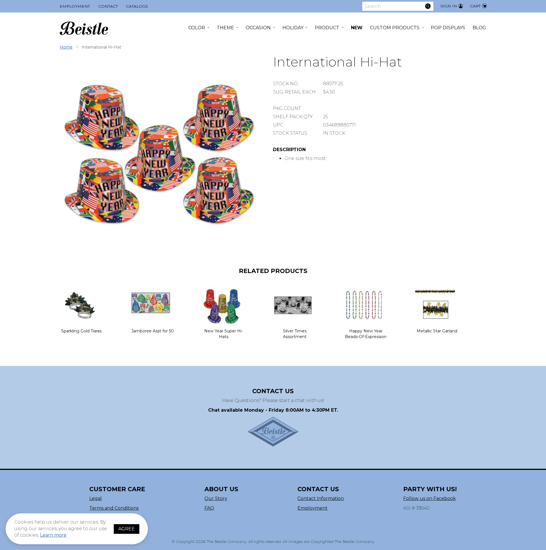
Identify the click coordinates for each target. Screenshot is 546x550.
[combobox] (397, 6)
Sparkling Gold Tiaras (81, 331)
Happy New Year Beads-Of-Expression (365, 333)
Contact (108, 6)
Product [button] (327, 27)
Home (66, 47)
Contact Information (320, 498)
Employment (75, 6)
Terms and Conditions (113, 508)
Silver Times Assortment (295, 333)
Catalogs (137, 6)
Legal (95, 498)
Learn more (53, 535)
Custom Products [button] (394, 27)
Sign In (448, 6)
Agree (126, 529)
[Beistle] (84, 28)
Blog (479, 27)
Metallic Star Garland (437, 331)
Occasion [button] (258, 27)
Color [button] (196, 27)
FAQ (209, 508)
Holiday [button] (292, 27)
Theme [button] (225, 27)
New (357, 27)
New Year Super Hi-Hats (223, 333)
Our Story (215, 498)
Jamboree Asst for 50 (152, 331)
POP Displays (448, 27)
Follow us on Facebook (429, 498)
